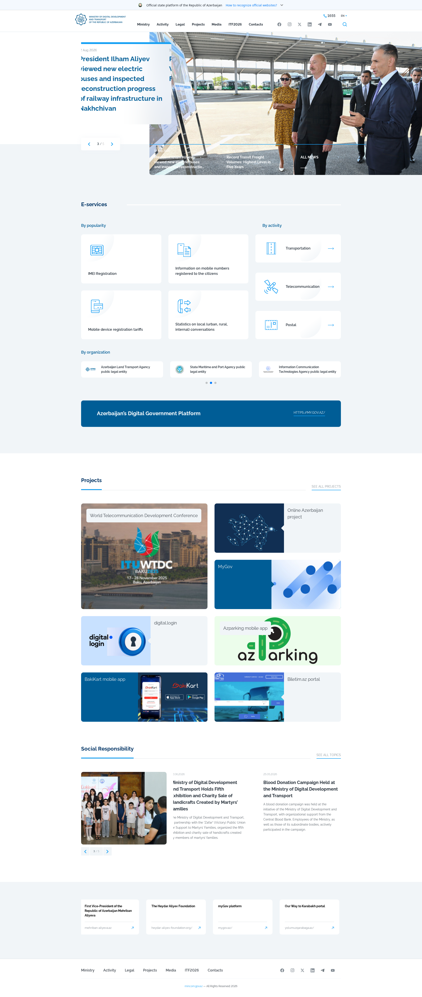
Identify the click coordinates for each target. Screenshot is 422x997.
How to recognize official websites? (251, 5)
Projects (198, 24)
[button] (89, 144)
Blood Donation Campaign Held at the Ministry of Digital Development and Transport (210, 789)
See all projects (326, 486)
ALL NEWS (309, 157)
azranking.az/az (297, 927)
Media (217, 24)
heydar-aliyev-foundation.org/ (106, 927)
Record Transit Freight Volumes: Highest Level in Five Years (122, 69)
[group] (124, 808)
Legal (180, 24)
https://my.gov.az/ (309, 412)
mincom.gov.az (194, 986)
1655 (331, 16)
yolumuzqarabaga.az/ (234, 927)
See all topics (328, 755)
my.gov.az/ (160, 927)
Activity (163, 24)
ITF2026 (235, 24)
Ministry (143, 24)
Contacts (256, 24)
